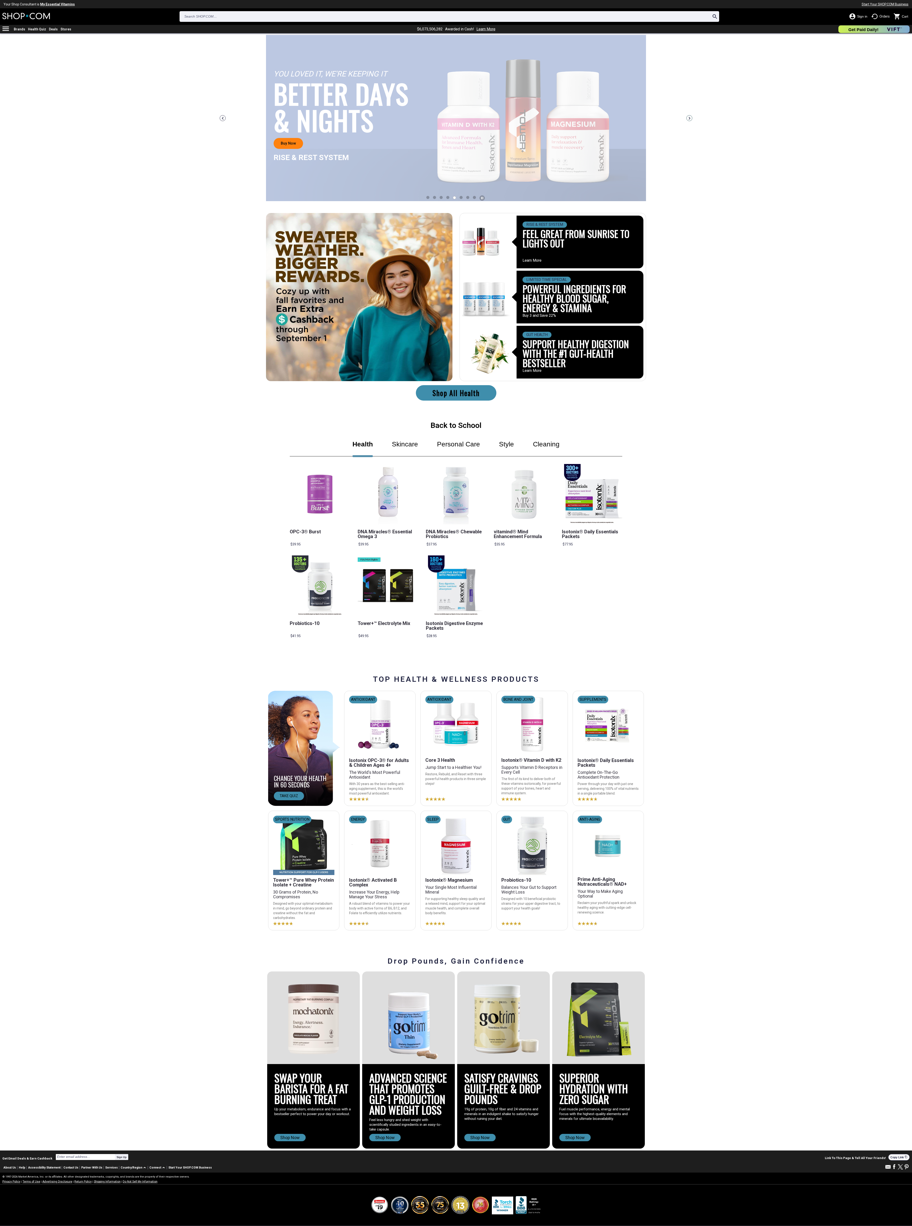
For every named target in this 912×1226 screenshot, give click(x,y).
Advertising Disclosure (57, 1181)
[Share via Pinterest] (906, 1167)
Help (22, 1167)
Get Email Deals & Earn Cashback (27, 1158)
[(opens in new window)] (528, 1205)
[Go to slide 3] (447, 197)
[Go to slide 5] (461, 197)
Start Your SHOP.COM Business (885, 4)
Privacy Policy (11, 1181)
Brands (19, 29)
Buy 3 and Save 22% (539, 315)
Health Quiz (37, 29)
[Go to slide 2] (441, 197)
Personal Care (458, 444)
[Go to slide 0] (427, 197)
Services (111, 1167)
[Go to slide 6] (467, 197)
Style (506, 444)
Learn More (485, 29)
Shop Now (290, 1137)
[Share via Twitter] (900, 1167)
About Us (9, 1167)
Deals (53, 29)
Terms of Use (31, 1181)
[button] (134, 1167)
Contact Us (70, 1167)
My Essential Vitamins (57, 4)
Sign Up (122, 1157)
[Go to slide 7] (474, 197)
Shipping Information (107, 1181)
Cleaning (546, 444)
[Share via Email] (888, 1168)
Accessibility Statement (44, 1167)
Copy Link (898, 1157)
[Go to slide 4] (454, 197)
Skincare (405, 444)
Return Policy (83, 1181)
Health (362, 444)
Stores (66, 29)
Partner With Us (91, 1167)
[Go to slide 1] (434, 197)
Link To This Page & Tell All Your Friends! (855, 1158)
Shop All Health (456, 393)
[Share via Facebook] (894, 1167)
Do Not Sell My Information (140, 1181)
